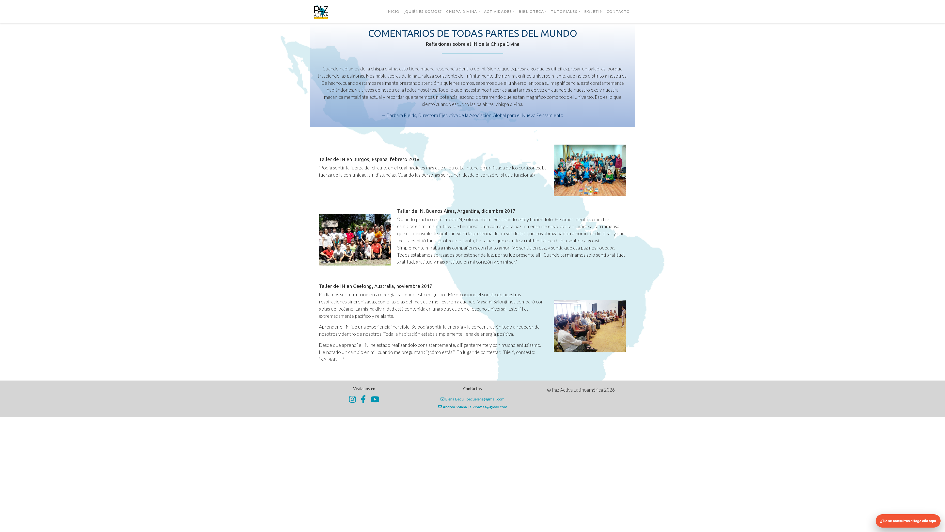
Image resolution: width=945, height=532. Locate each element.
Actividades (498, 11)
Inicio (393, 11)
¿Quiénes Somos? (423, 11)
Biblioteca (531, 11)
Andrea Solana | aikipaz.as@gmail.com (474, 406)
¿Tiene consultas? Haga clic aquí (908, 521)
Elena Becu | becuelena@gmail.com (474, 399)
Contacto (618, 11)
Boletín (593, 11)
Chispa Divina (461, 11)
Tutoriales (564, 11)
